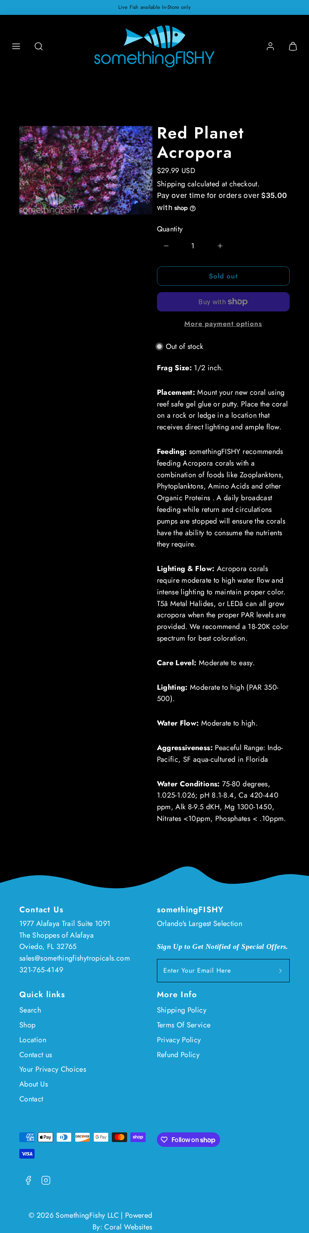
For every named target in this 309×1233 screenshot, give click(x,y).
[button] (16, 46)
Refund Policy (178, 1054)
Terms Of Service (184, 1025)
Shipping (171, 184)
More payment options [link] (223, 323)
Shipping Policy (181, 1010)
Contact (31, 1099)
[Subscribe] (280, 970)
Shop (27, 1025)
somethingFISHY (190, 909)
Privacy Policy (179, 1040)
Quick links (42, 994)
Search (30, 1010)
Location (32, 1040)
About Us (33, 1084)
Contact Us (41, 909)
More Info (177, 994)
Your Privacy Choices (52, 1069)
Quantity (170, 229)
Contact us (35, 1054)
